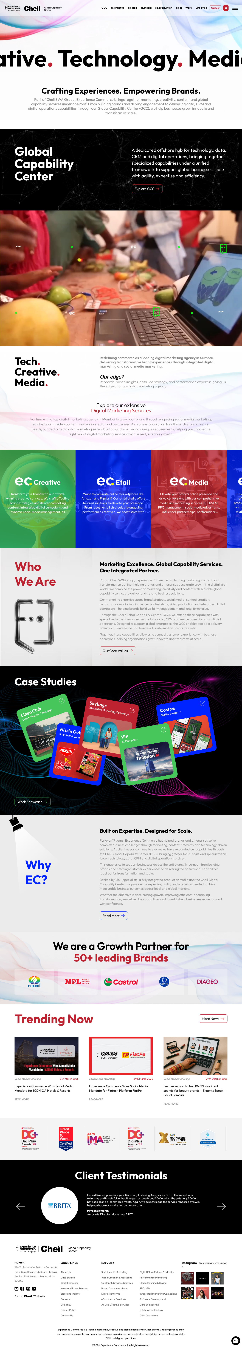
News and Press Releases (75, 1288)
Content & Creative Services (117, 1282)
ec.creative (117, 7)
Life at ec (201, 7)
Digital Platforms (110, 1293)
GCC (104, 7)
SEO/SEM (145, 1288)
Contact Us (67, 1315)
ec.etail (132, 7)
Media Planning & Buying (153, 1282)
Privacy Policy (68, 1310)
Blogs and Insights (70, 1293)
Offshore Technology (151, 1310)
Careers (65, 1299)
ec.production (163, 7)
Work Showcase (69, 1282)
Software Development (153, 1299)
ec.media (146, 7)
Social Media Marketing (114, 1272)
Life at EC (66, 1304)
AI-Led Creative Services (115, 1304)
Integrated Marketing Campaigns (158, 1293)
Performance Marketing (153, 1277)
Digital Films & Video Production (157, 1272)
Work (188, 7)
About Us (66, 1272)
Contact (215, 7)
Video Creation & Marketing (116, 1277)
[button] (221, 1206)
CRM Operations (149, 1315)
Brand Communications (114, 1288)
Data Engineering (149, 1304)
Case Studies (68, 1277)
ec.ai (179, 7)
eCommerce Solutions (113, 1299)
